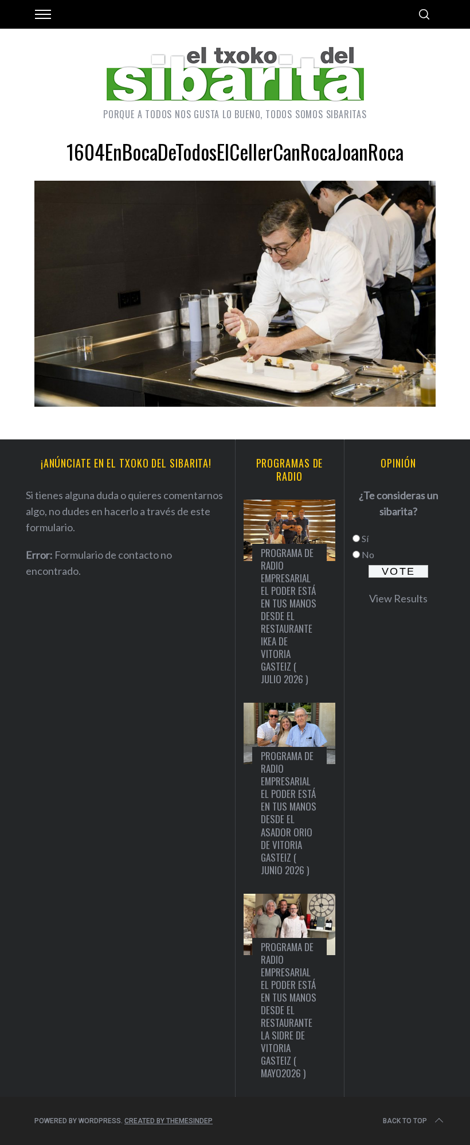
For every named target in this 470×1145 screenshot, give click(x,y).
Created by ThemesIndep (168, 1121)
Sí (365, 538)
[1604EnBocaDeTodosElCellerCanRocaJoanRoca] (235, 402)
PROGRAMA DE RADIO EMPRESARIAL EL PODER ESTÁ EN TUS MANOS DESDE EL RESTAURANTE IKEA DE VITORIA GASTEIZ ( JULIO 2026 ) (288, 616)
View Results (398, 598)
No (368, 554)
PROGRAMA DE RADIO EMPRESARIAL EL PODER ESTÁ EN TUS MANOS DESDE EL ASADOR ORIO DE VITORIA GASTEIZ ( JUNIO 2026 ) (288, 813)
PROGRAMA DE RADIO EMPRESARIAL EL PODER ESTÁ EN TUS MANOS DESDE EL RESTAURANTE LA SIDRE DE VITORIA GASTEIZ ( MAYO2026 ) (288, 1010)
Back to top (405, 1121)
